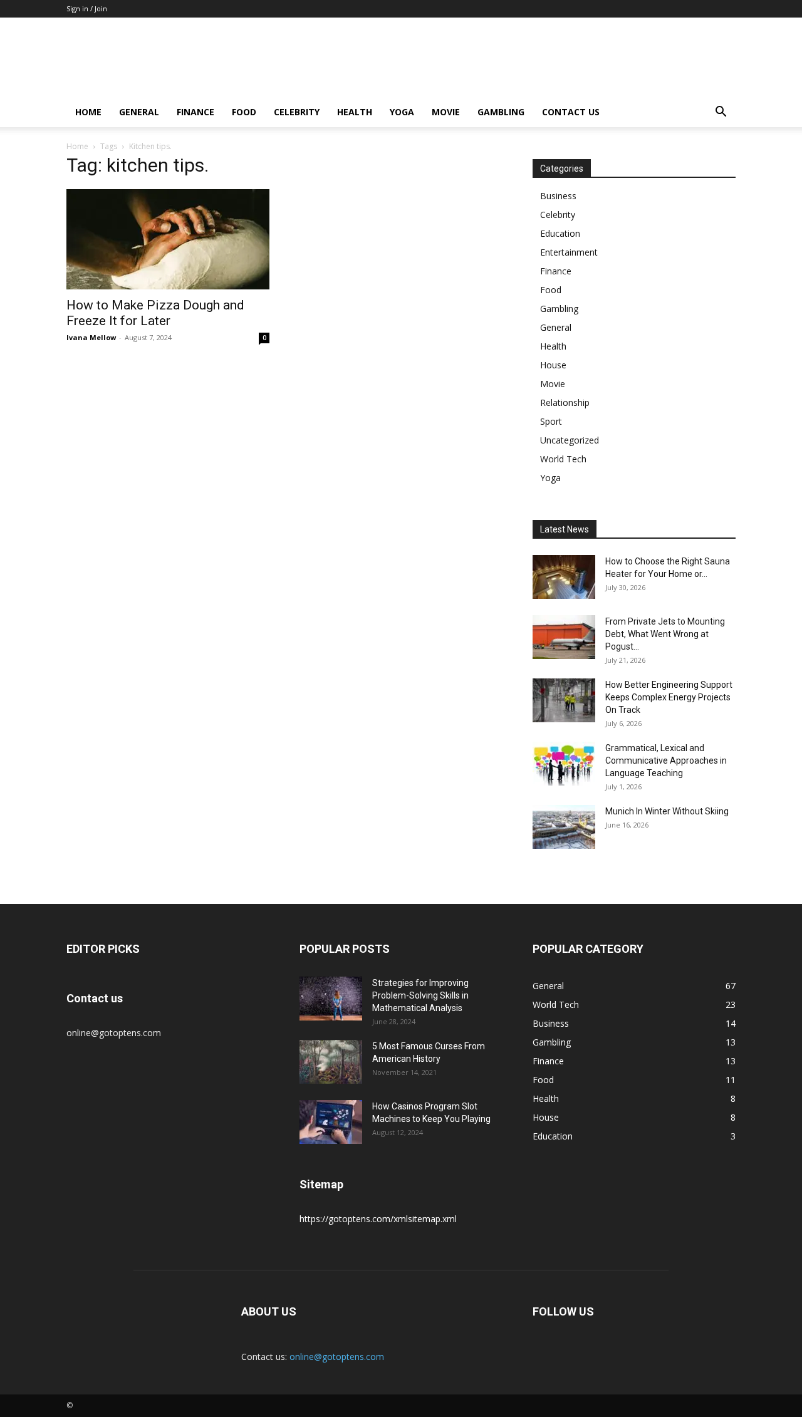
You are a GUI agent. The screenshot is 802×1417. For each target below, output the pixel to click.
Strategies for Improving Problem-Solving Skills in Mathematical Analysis (420, 995)
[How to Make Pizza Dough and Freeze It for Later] (167, 239)
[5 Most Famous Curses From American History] (330, 1062)
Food (244, 112)
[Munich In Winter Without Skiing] (564, 827)
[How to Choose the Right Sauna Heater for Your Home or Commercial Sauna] (564, 577)
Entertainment (569, 252)
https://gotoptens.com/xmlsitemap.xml (378, 1219)
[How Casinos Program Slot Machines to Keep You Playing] (330, 1122)
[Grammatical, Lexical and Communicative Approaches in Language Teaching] (564, 764)
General (139, 112)
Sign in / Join (86, 8)
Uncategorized (569, 440)
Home (88, 112)
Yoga (402, 112)
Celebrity (297, 112)
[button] (721, 113)
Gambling (500, 112)
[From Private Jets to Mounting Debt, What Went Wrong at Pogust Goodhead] (564, 637)
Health (354, 112)
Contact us (571, 112)
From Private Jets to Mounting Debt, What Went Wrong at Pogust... (665, 633)
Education (560, 233)
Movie (446, 112)
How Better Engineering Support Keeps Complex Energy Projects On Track (668, 697)
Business (558, 196)
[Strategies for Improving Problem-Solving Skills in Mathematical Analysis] (330, 998)
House (553, 365)
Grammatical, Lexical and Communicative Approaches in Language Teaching (666, 760)
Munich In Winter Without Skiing (667, 811)
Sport (551, 421)
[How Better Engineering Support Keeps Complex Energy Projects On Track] (564, 700)
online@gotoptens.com (336, 1356)
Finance (195, 112)
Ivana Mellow (91, 337)
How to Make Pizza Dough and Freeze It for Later (155, 313)
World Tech (563, 459)
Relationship (565, 402)
